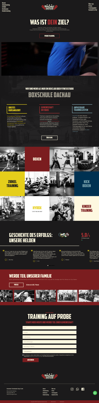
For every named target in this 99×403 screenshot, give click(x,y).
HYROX (4, 7)
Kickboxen (5, 9)
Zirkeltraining (6, 5)
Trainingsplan (92, 8)
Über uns (91, 4)
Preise (90, 6)
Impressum (62, 401)
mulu (46, 401)
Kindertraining (6, 11)
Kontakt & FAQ (92, 10)
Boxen (4, 3)
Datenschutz (53, 401)
